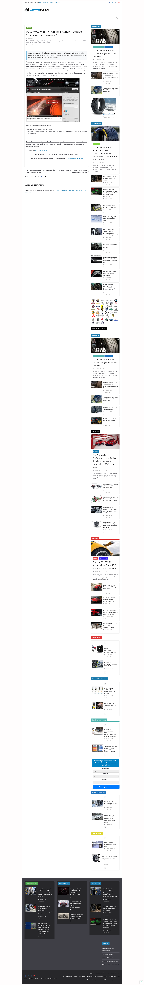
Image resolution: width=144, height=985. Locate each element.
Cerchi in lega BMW (46, 41)
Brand (102, 18)
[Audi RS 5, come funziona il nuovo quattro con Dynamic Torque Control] (96, 500)
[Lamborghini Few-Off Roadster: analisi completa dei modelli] (96, 589)
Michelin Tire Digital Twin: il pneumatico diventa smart (110, 218)
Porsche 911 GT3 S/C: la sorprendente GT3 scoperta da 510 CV (109, 599)
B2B (51, 978)
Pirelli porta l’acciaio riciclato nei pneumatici (109, 206)
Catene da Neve (54, 18)
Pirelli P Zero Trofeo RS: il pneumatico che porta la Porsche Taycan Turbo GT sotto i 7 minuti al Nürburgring (110, 193)
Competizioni (96, 144)
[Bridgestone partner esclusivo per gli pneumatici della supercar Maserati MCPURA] (96, 289)
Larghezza (105, 768)
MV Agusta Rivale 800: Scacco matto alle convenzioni (76, 890)
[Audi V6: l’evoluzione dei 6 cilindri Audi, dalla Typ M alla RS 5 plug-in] (96, 488)
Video (48, 42)
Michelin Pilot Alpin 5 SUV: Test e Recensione (110, 408)
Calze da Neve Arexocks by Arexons (110, 857)
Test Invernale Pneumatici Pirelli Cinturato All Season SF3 (110, 89)
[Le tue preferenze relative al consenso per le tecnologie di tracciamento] (141, 982)
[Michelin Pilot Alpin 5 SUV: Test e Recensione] (96, 411)
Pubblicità (42, 978)
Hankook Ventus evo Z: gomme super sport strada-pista (109, 273)
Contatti (36, 978)
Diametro (105, 779)
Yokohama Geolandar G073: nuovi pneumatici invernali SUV (110, 823)
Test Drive (28, 42)
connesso (35, 188)
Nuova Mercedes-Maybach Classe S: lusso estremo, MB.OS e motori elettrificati (110, 510)
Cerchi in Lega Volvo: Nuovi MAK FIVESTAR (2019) (110, 662)
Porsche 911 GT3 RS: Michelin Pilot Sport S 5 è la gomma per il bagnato (104, 565)
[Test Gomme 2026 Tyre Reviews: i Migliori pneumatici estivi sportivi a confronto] (97, 731)
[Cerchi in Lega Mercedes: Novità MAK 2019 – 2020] (97, 649)
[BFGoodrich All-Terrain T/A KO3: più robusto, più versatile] (96, 180)
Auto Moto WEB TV (41, 150)
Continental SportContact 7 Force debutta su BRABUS (110, 246)
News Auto (64, 18)
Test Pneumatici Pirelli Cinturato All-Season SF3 (110, 419)
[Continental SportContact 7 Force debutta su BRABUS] (96, 248)
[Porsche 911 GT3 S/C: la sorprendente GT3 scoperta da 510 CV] (96, 602)
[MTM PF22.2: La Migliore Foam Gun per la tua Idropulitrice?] (97, 703)
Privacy (54, 978)
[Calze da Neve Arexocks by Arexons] (97, 858)
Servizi (47, 978)
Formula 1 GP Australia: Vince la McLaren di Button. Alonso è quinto (40, 171)
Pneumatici (29, 18)
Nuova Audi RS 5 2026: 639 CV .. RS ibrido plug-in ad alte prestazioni (110, 612)
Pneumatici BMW (82, 41)
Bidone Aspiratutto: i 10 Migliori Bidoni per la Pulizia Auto (110, 689)
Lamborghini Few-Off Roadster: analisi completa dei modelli (110, 586)
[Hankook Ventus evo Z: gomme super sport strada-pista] (96, 276)
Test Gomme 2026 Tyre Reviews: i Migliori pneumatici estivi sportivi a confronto (110, 731)
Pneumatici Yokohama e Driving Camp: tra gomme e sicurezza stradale (72, 171)
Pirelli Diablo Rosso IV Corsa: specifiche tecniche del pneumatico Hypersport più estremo (45, 910)
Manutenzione (76, 18)
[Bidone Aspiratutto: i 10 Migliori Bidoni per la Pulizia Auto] (97, 690)
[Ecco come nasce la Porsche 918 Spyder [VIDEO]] (63, 906)
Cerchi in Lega (41, 18)
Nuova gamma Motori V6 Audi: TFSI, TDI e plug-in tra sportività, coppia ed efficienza (110, 524)
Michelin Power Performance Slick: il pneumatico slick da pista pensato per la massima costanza (44, 927)
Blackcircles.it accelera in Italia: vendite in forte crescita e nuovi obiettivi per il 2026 (110, 259)
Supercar (95, 558)
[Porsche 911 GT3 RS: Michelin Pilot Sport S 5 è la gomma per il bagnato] (105, 548)
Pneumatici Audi (73, 41)
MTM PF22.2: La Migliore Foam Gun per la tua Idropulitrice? (110, 703)
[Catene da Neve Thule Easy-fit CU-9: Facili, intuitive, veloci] (96, 844)
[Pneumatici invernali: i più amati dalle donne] (63, 918)
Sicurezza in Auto (93, 18)
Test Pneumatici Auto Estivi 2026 (38, 42)
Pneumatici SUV (108, 46)
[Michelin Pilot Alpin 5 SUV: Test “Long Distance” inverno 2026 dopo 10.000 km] (96, 78)
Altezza (105, 773)
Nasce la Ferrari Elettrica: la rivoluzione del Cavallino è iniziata (110, 625)
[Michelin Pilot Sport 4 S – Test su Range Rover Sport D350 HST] (105, 36)
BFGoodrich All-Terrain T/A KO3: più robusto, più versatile (110, 178)
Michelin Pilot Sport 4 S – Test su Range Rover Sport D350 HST (105, 53)
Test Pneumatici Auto (98, 46)
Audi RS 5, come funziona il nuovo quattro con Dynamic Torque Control (110, 498)
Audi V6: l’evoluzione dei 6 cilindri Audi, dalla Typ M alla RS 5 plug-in (110, 485)
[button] (33, 18)
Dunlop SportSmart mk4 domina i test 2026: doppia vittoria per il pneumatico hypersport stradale (45, 892)
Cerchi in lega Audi (37, 41)
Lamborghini (58, 41)
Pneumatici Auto (103, 558)
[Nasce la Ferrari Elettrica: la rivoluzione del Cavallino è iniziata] (96, 627)
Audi (29, 41)
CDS (84, 18)
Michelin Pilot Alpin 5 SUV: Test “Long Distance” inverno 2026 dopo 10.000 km (110, 76)
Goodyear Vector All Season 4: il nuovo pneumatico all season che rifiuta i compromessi (110, 232)
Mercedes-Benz (65, 41)
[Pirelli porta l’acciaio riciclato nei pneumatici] (96, 209)
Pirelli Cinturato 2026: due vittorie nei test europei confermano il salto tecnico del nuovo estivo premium (110, 748)
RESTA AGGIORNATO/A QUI (74, 159)
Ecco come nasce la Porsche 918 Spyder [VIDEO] (75, 903)
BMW (31, 41)
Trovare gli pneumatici (106, 787)
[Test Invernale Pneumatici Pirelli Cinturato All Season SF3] (96, 91)
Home (25, 978)
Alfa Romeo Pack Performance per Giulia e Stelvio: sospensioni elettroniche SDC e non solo (104, 461)
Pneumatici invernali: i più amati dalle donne (76, 915)
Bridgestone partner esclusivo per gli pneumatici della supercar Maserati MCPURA (110, 287)
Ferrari (53, 41)
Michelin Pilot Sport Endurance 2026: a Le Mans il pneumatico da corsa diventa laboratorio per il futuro (105, 153)
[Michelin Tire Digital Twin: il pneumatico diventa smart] (96, 221)
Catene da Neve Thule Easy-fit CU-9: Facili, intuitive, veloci (109, 844)
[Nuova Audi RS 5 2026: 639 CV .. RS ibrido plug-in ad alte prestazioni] (96, 615)
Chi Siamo (31, 978)
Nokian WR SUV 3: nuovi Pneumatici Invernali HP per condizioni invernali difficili (109, 805)
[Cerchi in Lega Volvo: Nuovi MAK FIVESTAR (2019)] (97, 662)
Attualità (29, 27)
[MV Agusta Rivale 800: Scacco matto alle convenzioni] (63, 893)
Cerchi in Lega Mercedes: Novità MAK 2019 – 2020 (110, 648)
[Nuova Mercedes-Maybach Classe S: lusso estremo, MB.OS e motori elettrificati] (96, 512)
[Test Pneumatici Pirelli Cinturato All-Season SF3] (96, 422)
